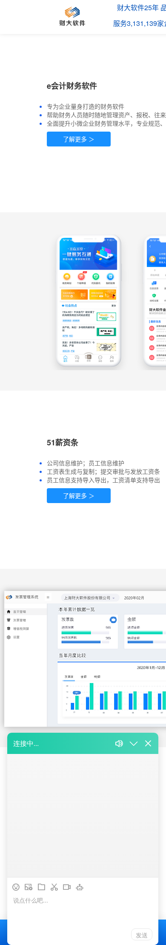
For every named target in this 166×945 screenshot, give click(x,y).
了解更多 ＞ (78, 139)
